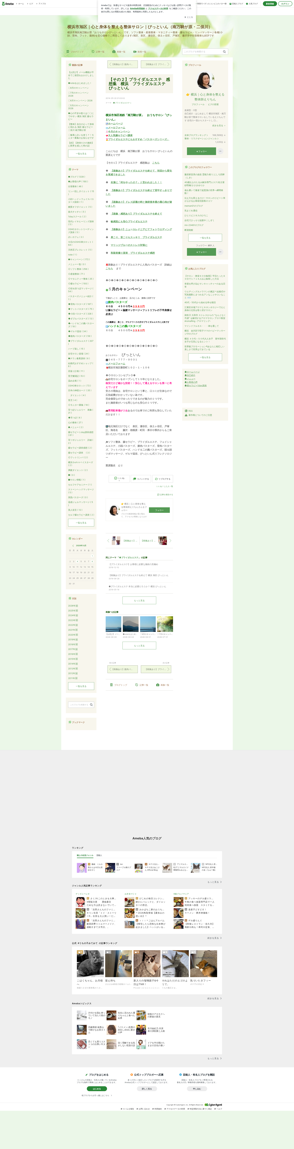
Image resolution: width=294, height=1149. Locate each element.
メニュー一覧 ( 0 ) (77, 264)
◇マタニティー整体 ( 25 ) (81, 278)
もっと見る (139, 600)
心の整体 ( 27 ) (75, 422)
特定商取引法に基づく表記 (201, 1109)
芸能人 (99, 855)
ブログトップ (77, 51)
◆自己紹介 (190, 375)
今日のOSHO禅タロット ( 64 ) (80, 243)
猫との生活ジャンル (85, 855)
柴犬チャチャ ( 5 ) (77, 211)
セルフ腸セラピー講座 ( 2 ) (81, 514)
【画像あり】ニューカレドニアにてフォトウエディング (141, 229)
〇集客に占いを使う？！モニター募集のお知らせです (81, 136)
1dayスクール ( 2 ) (77, 216)
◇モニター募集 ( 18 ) (78, 405)
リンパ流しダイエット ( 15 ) (81, 193)
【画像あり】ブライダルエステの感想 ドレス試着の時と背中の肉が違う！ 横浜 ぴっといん (158, 64)
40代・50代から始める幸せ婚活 (200, 302)
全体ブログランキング (195, 135)
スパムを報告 (128, 1109)
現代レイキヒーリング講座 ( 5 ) (81, 223)
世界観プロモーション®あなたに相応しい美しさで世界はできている (204, 348)
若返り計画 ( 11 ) (76, 371)
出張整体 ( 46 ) (75, 186)
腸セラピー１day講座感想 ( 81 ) (80, 433)
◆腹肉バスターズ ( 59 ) (80, 336)
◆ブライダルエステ (121, 103)
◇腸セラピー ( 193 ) (78, 283)
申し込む (197, 1088)
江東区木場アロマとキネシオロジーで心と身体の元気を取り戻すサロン (205, 309)
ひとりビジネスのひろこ (196, 215)
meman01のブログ (194, 205)
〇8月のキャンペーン (78, 87)
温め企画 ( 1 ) (74, 380)
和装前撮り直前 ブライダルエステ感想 (133, 252)
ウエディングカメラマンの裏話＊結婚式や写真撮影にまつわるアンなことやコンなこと (205, 294)
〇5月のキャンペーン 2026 (78, 107)
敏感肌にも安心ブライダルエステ (129, 221)
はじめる (97, 1088)
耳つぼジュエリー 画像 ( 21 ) (80, 411)
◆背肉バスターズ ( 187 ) (80, 304)
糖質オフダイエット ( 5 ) (80, 207)
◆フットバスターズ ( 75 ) (81, 309)
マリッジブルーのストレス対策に (129, 245)
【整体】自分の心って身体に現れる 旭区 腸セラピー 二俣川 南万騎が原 (81, 127)
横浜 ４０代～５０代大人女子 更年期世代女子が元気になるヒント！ (205, 340)
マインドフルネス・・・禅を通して (202, 326)
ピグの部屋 (213, 104)
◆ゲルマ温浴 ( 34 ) (77, 331)
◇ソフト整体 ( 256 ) (78, 269)
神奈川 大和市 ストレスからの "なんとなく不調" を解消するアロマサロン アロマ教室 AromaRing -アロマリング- (205, 318)
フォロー (159, 510)
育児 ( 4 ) (72, 400)
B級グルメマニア (181, 894)
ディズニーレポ (83, 894)
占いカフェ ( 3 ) (76, 237)
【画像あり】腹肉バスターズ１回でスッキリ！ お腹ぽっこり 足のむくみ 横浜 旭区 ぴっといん (124, 64)
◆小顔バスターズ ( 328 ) (80, 313)
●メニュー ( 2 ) (75, 427)
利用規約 (158, 1109)
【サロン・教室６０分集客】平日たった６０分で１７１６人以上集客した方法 (205, 277)
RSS (190, 411)
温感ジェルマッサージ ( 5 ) (80, 503)
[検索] (224, 52)
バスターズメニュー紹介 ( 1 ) (80, 298)
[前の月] (73, 545)
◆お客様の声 (191, 382)
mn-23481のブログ (194, 225)
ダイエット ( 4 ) (77, 395)
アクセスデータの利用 (176, 1109)
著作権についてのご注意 (200, 415)
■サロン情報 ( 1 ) (76, 479)
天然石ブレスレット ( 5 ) (80, 249)
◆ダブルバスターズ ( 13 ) (80, 318)
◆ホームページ (192, 372)
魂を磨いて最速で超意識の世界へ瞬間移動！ (204, 192)
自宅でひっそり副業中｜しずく (200, 220)
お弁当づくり (131, 894)
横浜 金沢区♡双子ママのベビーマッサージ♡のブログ (205, 332)
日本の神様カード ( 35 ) (79, 390)
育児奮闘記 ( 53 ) (76, 376)
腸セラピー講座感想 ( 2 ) (80, 447)
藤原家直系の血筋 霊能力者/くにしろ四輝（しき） (204, 176)
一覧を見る (205, 237)
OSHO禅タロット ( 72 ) (79, 385)
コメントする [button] (143, 479)
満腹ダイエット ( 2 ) (78, 470)
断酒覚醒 (189, 230)
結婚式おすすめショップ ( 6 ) (80, 365)
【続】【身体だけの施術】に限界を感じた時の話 (81, 144)
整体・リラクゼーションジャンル (201, 138)
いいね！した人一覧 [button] (164, 486)
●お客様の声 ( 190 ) (78, 181)
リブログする (164, 479)
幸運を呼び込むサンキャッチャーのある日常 (205, 285)
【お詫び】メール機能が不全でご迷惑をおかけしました (81, 75)
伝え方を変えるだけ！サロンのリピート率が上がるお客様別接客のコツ (205, 199)
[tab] (85, 855)
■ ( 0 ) (71, 475)
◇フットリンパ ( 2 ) (78, 457)
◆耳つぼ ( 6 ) (75, 417)
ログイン (285, 3)
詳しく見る (147, 1088)
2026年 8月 (81, 545)
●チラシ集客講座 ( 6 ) (79, 358)
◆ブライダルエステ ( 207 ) (80, 342)
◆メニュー (190, 378)
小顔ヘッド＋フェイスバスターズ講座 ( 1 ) (81, 200)
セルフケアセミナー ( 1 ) (80, 484)
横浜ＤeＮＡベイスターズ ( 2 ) (80, 464)
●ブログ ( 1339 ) (76, 176)
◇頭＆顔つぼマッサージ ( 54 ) (80, 290)
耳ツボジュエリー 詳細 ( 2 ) (80, 441)
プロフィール (198, 104)
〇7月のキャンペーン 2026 (78, 94)
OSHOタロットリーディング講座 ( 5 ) (81, 231)
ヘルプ (219, 1109)
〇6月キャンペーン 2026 (80, 100)
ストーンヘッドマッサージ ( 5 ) (81, 491)
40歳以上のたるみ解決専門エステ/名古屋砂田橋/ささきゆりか (204, 184)
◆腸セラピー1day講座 (196, 385)
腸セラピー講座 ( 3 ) (79, 452)
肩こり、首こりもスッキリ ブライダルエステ (136, 237)
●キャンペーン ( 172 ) (79, 259)
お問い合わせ (144, 1109)
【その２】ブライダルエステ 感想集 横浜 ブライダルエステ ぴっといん (139, 83)
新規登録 (270, 3)
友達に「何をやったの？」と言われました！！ (136, 182)
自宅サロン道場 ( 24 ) (78, 353)
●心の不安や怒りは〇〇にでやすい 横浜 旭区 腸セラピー (81, 116)
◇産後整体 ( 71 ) (76, 274)
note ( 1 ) (72, 254)
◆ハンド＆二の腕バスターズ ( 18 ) (81, 325)
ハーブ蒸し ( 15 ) (76, 348)
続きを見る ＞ (219, 125)
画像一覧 (121, 51)
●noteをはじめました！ (80, 83)
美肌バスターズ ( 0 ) (78, 497)
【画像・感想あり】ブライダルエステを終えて (136, 213)
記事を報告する (166, 494)
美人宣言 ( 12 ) (75, 510)
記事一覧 (100, 51)
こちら (156, 162)
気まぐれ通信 (191, 210)
